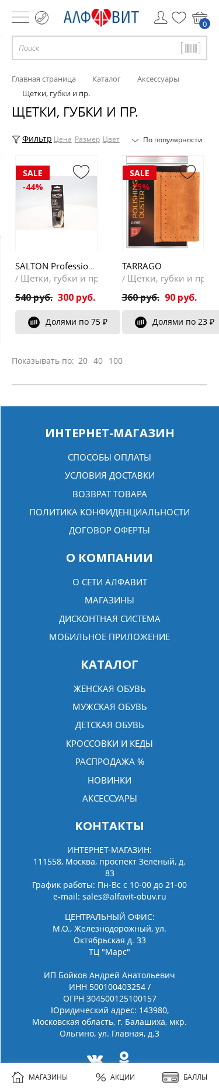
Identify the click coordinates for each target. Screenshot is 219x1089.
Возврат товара (109, 494)
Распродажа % (109, 761)
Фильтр (37, 138)
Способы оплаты (109, 457)
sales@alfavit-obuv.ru (124, 896)
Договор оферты (109, 530)
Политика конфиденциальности (109, 512)
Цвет (111, 139)
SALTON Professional (57, 266)
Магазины (109, 600)
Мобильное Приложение (109, 636)
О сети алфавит (109, 582)
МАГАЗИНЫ (48, 1077)
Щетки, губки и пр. (60, 278)
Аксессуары (109, 798)
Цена (63, 139)
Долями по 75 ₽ (76, 321)
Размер (87, 139)
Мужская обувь (109, 706)
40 (98, 360)
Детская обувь (109, 724)
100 (116, 360)
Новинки (109, 780)
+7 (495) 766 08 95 (41, 17)
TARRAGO (142, 266)
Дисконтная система (110, 618)
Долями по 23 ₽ (183, 321)
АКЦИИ (122, 1077)
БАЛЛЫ (195, 1077)
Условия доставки (110, 475)
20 (83, 360)
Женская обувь (110, 688)
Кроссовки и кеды (109, 743)
